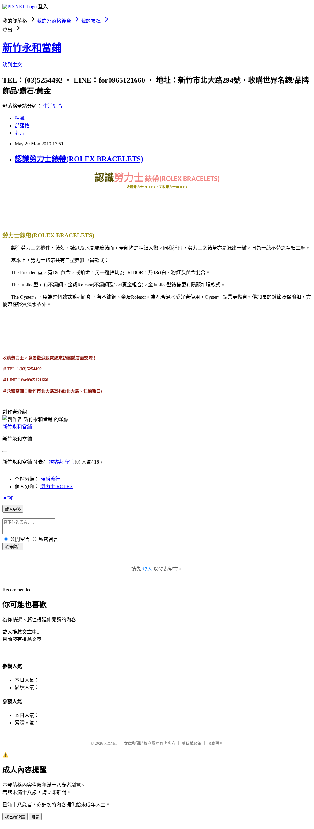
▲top (7, 497)
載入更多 (13, 509)
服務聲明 (215, 743)
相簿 (20, 118)
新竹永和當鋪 (31, 47)
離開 (35, 817)
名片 (20, 133)
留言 (70, 461)
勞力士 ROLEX (56, 486)
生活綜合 (53, 106)
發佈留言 (13, 546)
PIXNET (111, 743)
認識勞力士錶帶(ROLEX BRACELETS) (79, 159)
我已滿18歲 (15, 817)
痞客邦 (56, 461)
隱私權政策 (191, 743)
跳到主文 (12, 64)
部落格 (22, 125)
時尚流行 (50, 479)
